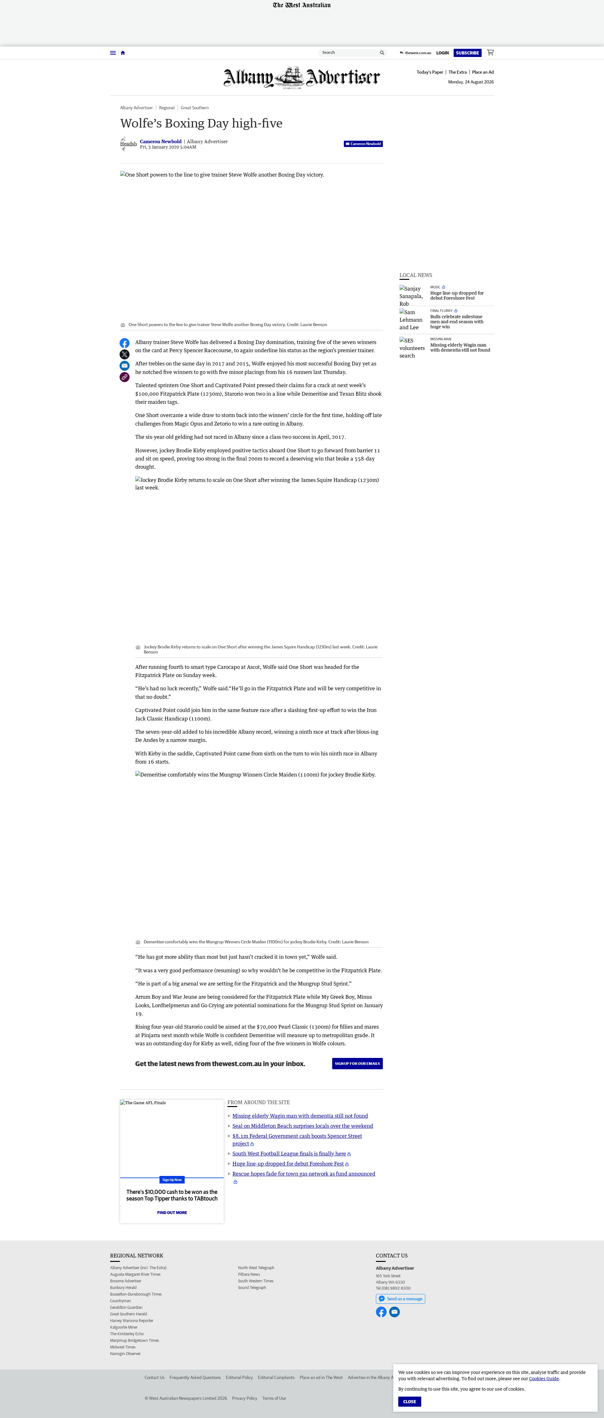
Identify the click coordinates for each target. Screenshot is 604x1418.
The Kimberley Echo (127, 1333)
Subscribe (467, 52)
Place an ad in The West (321, 1377)
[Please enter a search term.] (382, 53)
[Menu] (113, 53)
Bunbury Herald (123, 1287)
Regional (167, 107)
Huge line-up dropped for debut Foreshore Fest (288, 1164)
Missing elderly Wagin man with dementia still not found (300, 1116)
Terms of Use (274, 1398)
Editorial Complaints (276, 1377)
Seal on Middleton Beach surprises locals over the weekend (302, 1126)
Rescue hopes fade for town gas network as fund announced (303, 1174)
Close (409, 1401)
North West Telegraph (256, 1267)
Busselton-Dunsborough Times (136, 1294)
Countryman (120, 1300)
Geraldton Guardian (126, 1307)
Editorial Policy (239, 1377)
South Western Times (255, 1281)
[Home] (122, 53)
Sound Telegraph (252, 1287)
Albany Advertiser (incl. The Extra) (138, 1267)
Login (442, 52)
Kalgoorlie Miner (123, 1327)
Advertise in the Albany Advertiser (379, 1377)
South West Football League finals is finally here (289, 1153)
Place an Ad (483, 72)
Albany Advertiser (136, 107)
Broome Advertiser (125, 1281)
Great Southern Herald (128, 1314)
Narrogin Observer (125, 1353)
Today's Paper (430, 72)
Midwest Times (122, 1347)
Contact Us (155, 1377)
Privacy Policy (244, 1398)
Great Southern (195, 107)
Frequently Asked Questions (195, 1377)
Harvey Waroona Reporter (131, 1320)
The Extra (458, 72)
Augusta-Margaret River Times (135, 1274)
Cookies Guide (544, 1378)
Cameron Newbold (366, 144)
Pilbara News (249, 1274)
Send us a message (404, 1298)
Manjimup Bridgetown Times (134, 1340)
